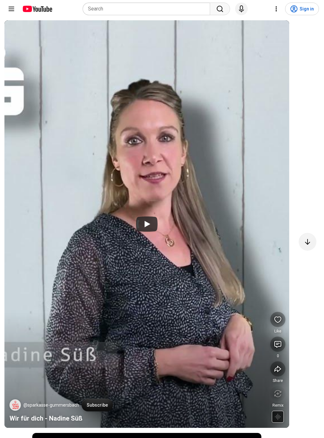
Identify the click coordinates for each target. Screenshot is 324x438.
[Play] (147, 224)
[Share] (277, 369)
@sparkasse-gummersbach (51, 405)
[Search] (220, 9)
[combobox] (148, 9)
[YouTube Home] (37, 9)
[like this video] (277, 319)
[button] (15, 405)
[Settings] (276, 9)
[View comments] (277, 344)
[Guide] (11, 9)
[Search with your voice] (241, 9)
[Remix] (277, 393)
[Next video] (307, 242)
